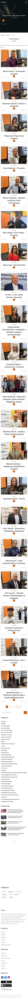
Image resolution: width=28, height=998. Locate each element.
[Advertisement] (14, 861)
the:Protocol (4, 963)
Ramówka (3, 934)
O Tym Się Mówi (6, 726)
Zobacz (4, 77)
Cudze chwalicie (6, 779)
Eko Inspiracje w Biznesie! (8, 757)
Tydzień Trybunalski (5, 958)
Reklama (11, 897)
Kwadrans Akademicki (7, 761)
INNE (3, 741)
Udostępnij (5, 24)
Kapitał (4, 770)
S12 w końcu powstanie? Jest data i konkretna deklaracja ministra (15, 817)
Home (3, 35)
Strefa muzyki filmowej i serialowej (10, 795)
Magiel (3, 723)
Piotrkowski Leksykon (7, 788)
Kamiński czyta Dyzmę (7, 801)
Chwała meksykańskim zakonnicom (10, 799)
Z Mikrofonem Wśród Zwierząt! (9, 777)
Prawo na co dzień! (6, 737)
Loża (3, 746)
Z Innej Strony (14, 17)
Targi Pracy (3, 968)
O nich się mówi (6, 748)
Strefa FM (3, 953)
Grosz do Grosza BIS (7, 732)
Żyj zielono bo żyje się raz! (8, 743)
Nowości (4, 894)
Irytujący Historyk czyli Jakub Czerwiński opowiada (14, 772)
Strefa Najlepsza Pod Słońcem (9, 775)
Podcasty (8, 35)
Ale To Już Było (6, 728)
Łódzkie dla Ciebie (6, 755)
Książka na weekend (7, 759)
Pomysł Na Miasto (6, 783)
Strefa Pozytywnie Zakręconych (9, 763)
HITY (10, 894)
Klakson (4, 721)
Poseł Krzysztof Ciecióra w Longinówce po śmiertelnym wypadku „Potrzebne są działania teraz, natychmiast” (17, 828)
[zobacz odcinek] (14, 76)
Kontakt (4, 897)
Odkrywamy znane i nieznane (9, 792)
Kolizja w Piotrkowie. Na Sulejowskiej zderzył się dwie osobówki (16, 834)
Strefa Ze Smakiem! (7, 766)
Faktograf (4, 750)
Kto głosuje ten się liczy (8, 786)
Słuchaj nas (3, 937)
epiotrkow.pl (11, 891)
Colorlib (20, 997)
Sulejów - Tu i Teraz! (7, 735)
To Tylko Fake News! (7, 730)
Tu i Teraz (4, 768)
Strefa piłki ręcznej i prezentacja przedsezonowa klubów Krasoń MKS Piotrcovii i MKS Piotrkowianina (15, 811)
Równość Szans (6, 739)
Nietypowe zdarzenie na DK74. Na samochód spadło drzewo (15, 822)
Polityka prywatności (6, 945)
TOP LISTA (19, 891)
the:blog (3, 966)
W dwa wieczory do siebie (8, 790)
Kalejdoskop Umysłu (7, 781)
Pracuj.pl (3, 961)
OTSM (4, 891)
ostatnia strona (18, 706)
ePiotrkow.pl (4, 955)
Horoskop (4, 797)
